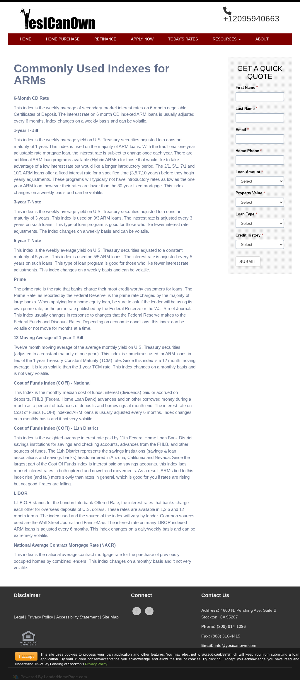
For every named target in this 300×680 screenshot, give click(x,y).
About (262, 39)
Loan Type (246, 214)
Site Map (110, 617)
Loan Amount (249, 172)
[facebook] (136, 611)
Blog (57, 51)
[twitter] (149, 611)
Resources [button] (225, 39)
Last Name (246, 108)
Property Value (250, 193)
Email (242, 129)
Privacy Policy (40, 617)
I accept (26, 656)
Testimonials (92, 51)
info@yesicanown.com (235, 645)
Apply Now (142, 39)
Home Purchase (63, 39)
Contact (29, 51)
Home (25, 39)
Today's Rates (183, 39)
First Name (247, 87)
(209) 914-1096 (231, 626)
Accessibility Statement (77, 617)
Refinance (105, 39)
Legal (19, 617)
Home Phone (249, 151)
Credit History (249, 235)
